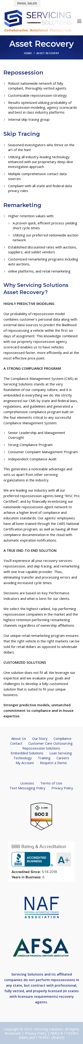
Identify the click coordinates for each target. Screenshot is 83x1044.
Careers (62, 758)
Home (28, 53)
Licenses (27, 783)
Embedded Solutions (27, 753)
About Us (18, 738)
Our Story (39, 738)
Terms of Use (51, 783)
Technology (22, 758)
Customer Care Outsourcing (50, 743)
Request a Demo (53, 762)
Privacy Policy (62, 788)
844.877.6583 (55, 3)
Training (44, 758)
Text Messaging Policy (27, 788)
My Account (25, 762)
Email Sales (27, 3)
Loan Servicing (60, 753)
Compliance (62, 738)
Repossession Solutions (41, 748)
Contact (16, 743)
